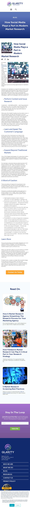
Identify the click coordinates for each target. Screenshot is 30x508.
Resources (7, 474)
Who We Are (8, 464)
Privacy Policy (9, 481)
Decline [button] (17, 505)
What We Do (8, 467)
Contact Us (8, 478)
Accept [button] (12, 505)
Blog (15, 17)
